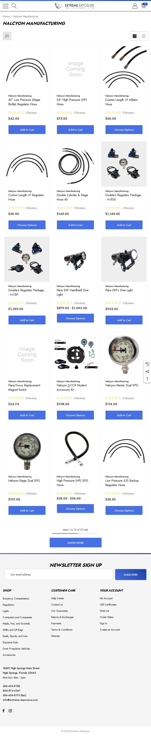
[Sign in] (135, 6)
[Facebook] (3, 710)
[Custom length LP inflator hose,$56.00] (124, 68)
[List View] (143, 36)
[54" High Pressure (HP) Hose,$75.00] (75, 68)
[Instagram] (11, 710)
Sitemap (55, 636)
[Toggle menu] (5, 6)
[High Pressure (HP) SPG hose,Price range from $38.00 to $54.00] (75, 449)
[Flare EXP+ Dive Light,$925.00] (124, 259)
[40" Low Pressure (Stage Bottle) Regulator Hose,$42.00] (27, 68)
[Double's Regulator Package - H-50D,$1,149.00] (124, 164)
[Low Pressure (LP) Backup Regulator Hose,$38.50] (124, 449)
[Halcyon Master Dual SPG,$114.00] (124, 354)
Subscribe (131, 575)
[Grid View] (134, 36)
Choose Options (124, 130)
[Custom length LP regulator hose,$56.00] (27, 164)
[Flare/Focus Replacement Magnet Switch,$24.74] (27, 354)
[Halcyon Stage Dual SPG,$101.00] (27, 449)
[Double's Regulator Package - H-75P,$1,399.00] (27, 259)
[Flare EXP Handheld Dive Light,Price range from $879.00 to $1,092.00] (75, 259)
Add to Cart (27, 130)
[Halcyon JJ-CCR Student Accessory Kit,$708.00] (75, 354)
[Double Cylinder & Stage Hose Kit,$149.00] (75, 164)
